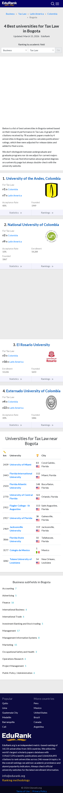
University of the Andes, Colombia (31, 178)
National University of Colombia (31, 224)
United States (40, 712)
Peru (36, 703)
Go (58, 50)
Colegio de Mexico (20, 550)
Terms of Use (23, 791)
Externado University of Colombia (31, 391)
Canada (37, 722)
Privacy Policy (39, 791)
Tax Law (22, 13)
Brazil (37, 717)
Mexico (37, 707)
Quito (5, 703)
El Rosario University (31, 345)
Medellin (6, 717)
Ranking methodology (16, 780)
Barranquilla (8, 722)
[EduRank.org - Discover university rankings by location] (9, 3)
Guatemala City (10, 712)
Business (10, 13)
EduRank (45, 36)
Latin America (37, 13)
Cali (4, 726)
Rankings (46, 212)
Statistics (14, 212)
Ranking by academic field (31, 44)
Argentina (39, 726)
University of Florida (21, 518)
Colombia (52, 13)
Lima (4, 707)
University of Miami (20, 464)
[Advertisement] (31, 92)
